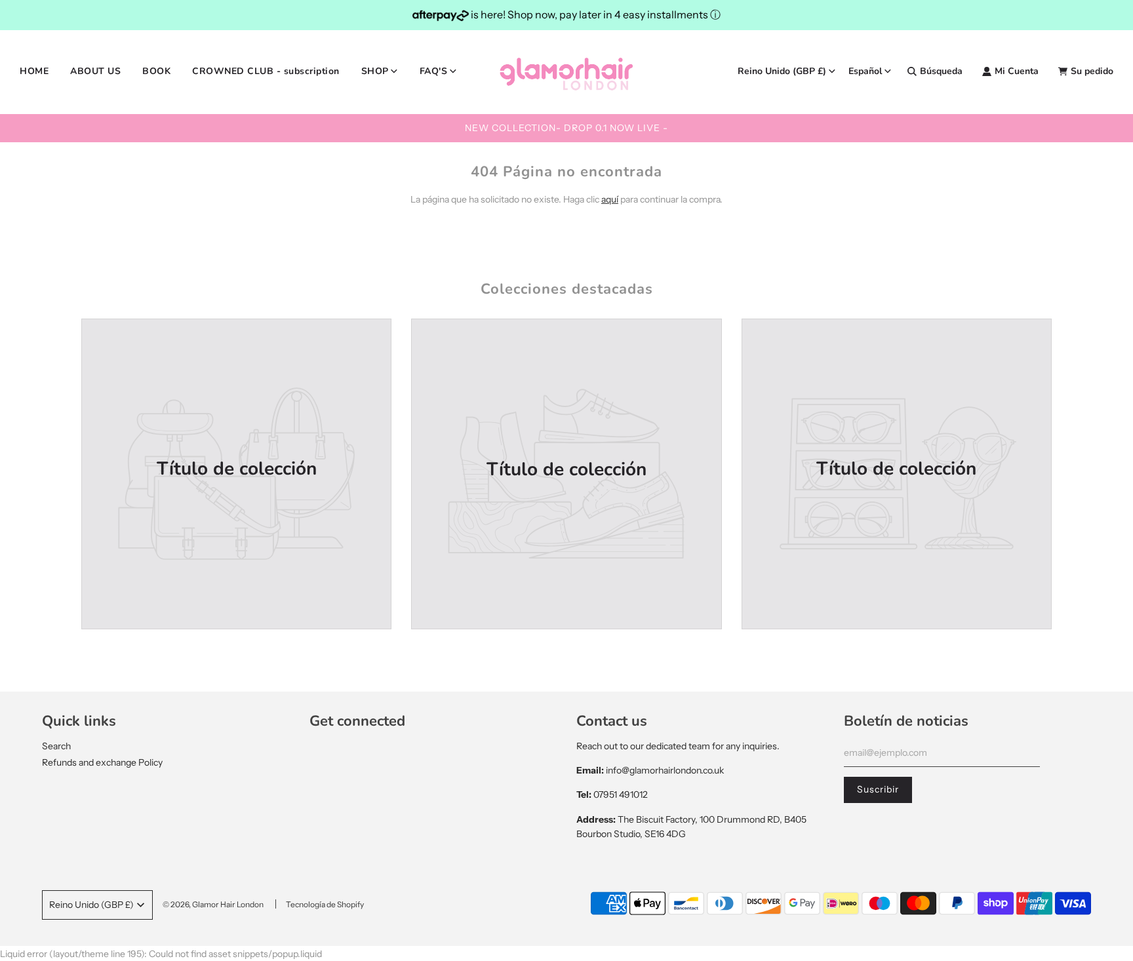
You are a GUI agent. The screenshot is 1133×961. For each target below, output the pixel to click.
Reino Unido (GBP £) (782, 71)
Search (56, 746)
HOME (34, 71)
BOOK (156, 71)
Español (865, 71)
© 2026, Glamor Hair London (213, 904)
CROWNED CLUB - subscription (266, 71)
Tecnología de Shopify (325, 904)
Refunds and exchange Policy (102, 762)
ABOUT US (95, 71)
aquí (609, 199)
